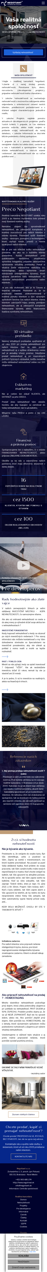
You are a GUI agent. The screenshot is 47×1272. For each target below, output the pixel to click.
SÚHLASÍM (23, 1256)
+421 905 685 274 (23, 1179)
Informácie (23, 1212)
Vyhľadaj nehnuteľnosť (23, 52)
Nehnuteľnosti (23, 1203)
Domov (23, 1200)
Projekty (23, 1206)
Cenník (23, 1215)
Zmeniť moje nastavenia (23, 1267)
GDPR (23, 1224)
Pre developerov (23, 1209)
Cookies (23, 1227)
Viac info (32, 1251)
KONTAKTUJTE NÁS (23, 1156)
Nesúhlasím (23, 1262)
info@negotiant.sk (24, 1185)
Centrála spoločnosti (29, 1188)
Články (24, 1218)
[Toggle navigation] (42, 3)
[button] (19, 825)
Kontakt (23, 1221)
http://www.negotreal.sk (23, 1182)
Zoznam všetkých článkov (23, 1114)
